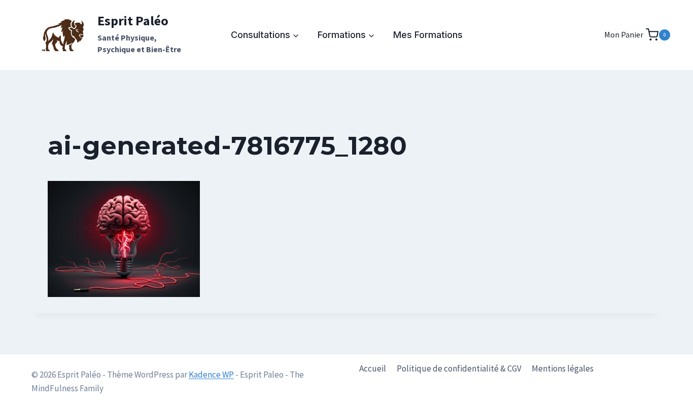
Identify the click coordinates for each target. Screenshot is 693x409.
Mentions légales (563, 368)
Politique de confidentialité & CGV (459, 368)
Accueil (372, 368)
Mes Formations (428, 34)
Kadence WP (211, 374)
